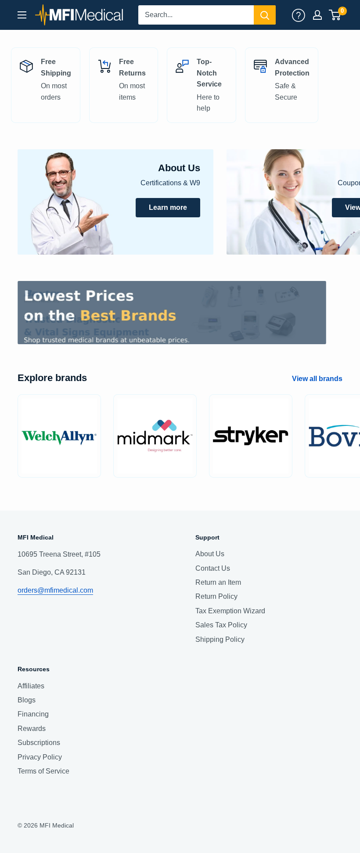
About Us (209, 554)
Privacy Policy (40, 757)
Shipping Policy (220, 639)
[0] (335, 15)
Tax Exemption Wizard (230, 611)
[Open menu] (22, 14)
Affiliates (31, 686)
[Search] (265, 15)
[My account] (298, 15)
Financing (33, 714)
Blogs (27, 700)
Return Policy (216, 596)
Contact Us (212, 568)
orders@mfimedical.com (55, 590)
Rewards (32, 728)
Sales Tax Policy (221, 625)
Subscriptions (39, 742)
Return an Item (218, 582)
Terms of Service (43, 771)
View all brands (318, 378)
